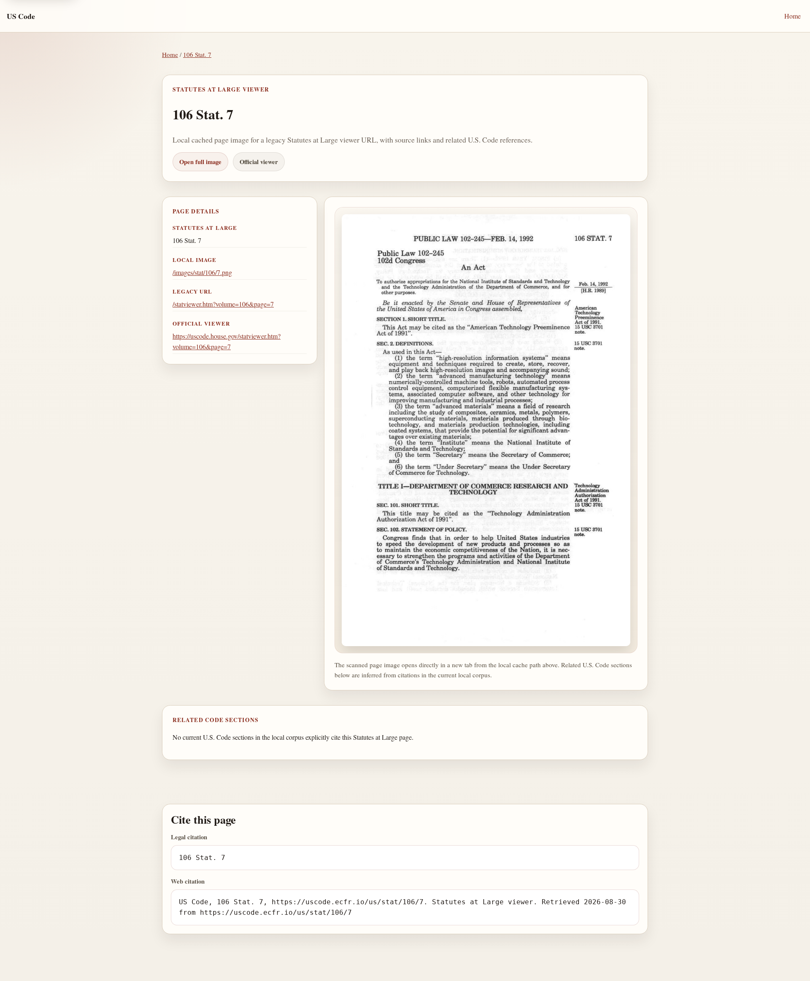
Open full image (200, 161)
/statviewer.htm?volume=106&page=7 (223, 303)
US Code (21, 16)
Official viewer (259, 161)
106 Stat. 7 (197, 54)
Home (792, 15)
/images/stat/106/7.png (202, 272)
